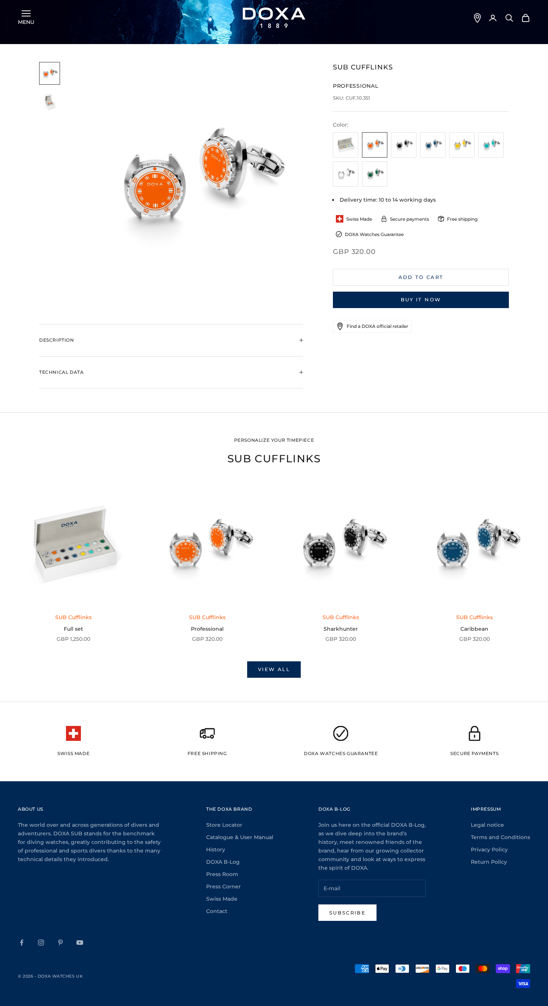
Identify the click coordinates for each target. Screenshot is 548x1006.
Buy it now (421, 299)
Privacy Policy (489, 849)
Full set (73, 628)
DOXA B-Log (223, 861)
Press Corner (223, 886)
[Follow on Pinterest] (60, 942)
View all (274, 669)
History (215, 849)
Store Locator (224, 825)
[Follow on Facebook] (21, 942)
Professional (207, 628)
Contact (216, 911)
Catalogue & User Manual (239, 837)
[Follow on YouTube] (80, 942)
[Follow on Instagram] (41, 942)
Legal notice (487, 825)
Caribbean (474, 628)
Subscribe (347, 913)
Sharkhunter (341, 628)
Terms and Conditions (500, 837)
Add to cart (421, 277)
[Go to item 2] (49, 101)
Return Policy (489, 861)
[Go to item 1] (49, 73)
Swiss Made (221, 898)
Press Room (222, 874)
